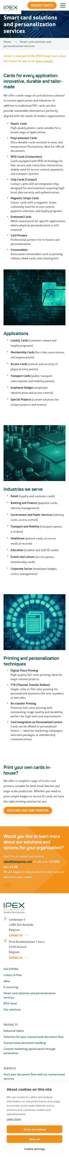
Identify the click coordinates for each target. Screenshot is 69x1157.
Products (11, 1024)
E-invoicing (11, 987)
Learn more (14, 1119)
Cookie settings (34, 1149)
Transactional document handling (25, 1043)
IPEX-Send (10, 1003)
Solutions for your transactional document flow (34, 1037)
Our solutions (12, 1009)
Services (10, 1068)
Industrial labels (14, 1030)
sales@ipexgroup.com (18, 861)
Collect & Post (13, 975)
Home (7, 41)
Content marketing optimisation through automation (29, 1051)
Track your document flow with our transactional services (34, 1076)
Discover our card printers (27, 810)
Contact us (16, 935)
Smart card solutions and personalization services (30, 995)
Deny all (34, 1139)
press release (44, 61)
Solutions (11, 969)
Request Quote (42, 5)
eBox (7, 981)
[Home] (11, 8)
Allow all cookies (35, 1129)
